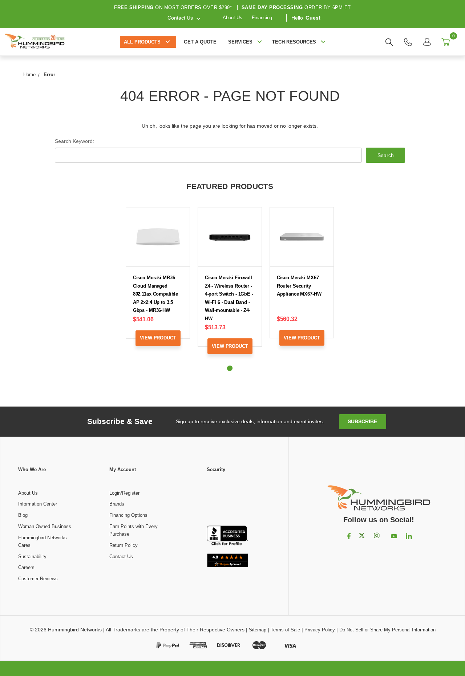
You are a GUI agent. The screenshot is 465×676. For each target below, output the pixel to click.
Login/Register (124, 493)
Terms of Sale (285, 629)
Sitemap (257, 629)
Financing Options (128, 515)
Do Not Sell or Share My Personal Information (387, 629)
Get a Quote (200, 42)
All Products (142, 42)
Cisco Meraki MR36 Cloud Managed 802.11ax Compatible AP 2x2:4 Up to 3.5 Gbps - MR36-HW (155, 294)
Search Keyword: (74, 141)
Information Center (37, 504)
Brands (116, 504)
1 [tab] (229, 368)
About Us (232, 17)
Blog (23, 515)
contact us (180, 17)
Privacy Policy (319, 629)
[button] (227, 499)
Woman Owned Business (44, 526)
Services (240, 42)
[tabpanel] (158, 282)
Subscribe (362, 421)
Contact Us (121, 556)
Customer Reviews (38, 578)
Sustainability (32, 556)
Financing (262, 17)
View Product (158, 338)
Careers (26, 567)
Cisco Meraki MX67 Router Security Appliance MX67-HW (299, 286)
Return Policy (123, 545)
